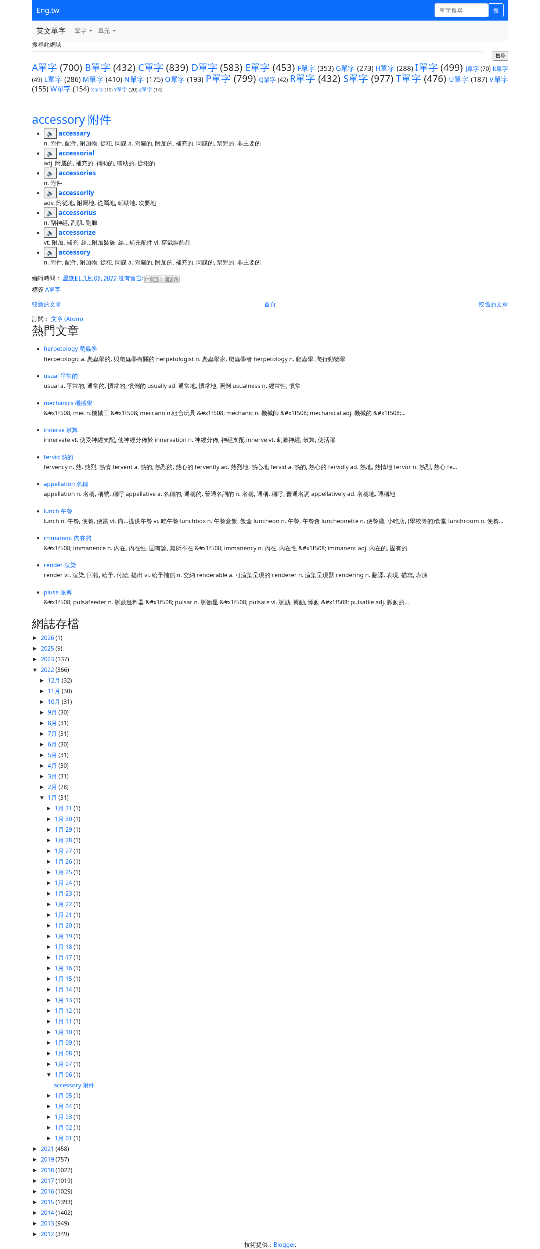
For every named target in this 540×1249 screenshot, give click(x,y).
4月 (53, 766)
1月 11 (64, 1021)
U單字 (459, 79)
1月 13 (64, 1000)
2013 (48, 1223)
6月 (53, 744)
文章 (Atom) (67, 319)
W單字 (60, 89)
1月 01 (64, 1138)
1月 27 (64, 851)
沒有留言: (131, 278)
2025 (48, 648)
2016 (48, 1191)
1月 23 (64, 893)
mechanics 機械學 (68, 403)
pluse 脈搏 (58, 592)
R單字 (303, 78)
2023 (48, 659)
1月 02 (64, 1127)
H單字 (385, 68)
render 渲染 (60, 565)
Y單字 (120, 89)
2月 (53, 787)
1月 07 (64, 1064)
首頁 (270, 304)
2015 (48, 1202)
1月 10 (64, 1032)
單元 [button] (104, 31)
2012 (48, 1234)
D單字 (204, 67)
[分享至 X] (162, 279)
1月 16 (64, 968)
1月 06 (64, 1074)
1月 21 (64, 915)
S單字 (355, 78)
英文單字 (51, 31)
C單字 (150, 67)
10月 (55, 702)
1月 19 (64, 936)
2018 (48, 1170)
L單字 (53, 79)
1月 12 (64, 1011)
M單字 (93, 79)
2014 (48, 1213)
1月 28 (64, 840)
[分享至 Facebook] (169, 279)
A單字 (44, 67)
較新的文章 (46, 304)
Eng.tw (48, 10)
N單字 (134, 79)
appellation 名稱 (66, 484)
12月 (55, 680)
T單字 (408, 78)
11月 (55, 691)
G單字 (345, 68)
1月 (53, 797)
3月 (53, 776)
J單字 (472, 69)
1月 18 (64, 947)
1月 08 (64, 1053)
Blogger (284, 1245)
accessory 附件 (71, 119)
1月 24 (64, 883)
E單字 (257, 67)
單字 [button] (81, 31)
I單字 (426, 67)
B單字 (98, 67)
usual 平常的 (61, 376)
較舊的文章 (493, 304)
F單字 (307, 68)
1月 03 (64, 1117)
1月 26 (64, 861)
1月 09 (64, 1043)
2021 (48, 1149)
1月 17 (64, 957)
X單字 (97, 89)
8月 (53, 723)
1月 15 (64, 979)
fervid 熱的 (58, 457)
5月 (53, 755)
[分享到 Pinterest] (176, 279)
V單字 (498, 79)
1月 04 (64, 1106)
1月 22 (64, 904)
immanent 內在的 (67, 538)
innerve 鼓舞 (61, 430)
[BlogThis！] (155, 279)
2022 (48, 670)
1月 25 (64, 872)
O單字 (175, 79)
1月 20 (64, 925)
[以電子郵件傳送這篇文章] (148, 279)
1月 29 (64, 829)
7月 (53, 734)
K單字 (500, 69)
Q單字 (267, 80)
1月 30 (64, 819)
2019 (48, 1159)
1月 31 (64, 808)
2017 (48, 1181)
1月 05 (64, 1095)
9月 (53, 712)
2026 (48, 638)
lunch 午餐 (58, 511)
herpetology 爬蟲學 (70, 349)
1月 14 (64, 989)
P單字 (218, 78)
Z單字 (145, 89)
